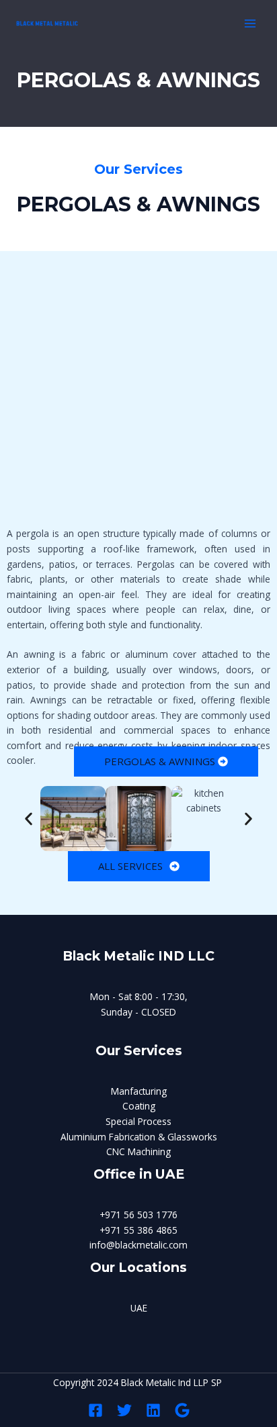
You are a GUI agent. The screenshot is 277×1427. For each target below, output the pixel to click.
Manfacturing (139, 1091)
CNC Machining (138, 1151)
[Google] (182, 1410)
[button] (28, 818)
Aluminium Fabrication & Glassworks (139, 1136)
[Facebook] (95, 1410)
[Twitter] (124, 1410)
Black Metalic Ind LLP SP (173, 1382)
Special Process (138, 1121)
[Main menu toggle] (250, 24)
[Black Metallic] (47, 23)
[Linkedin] (153, 1410)
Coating (138, 1105)
